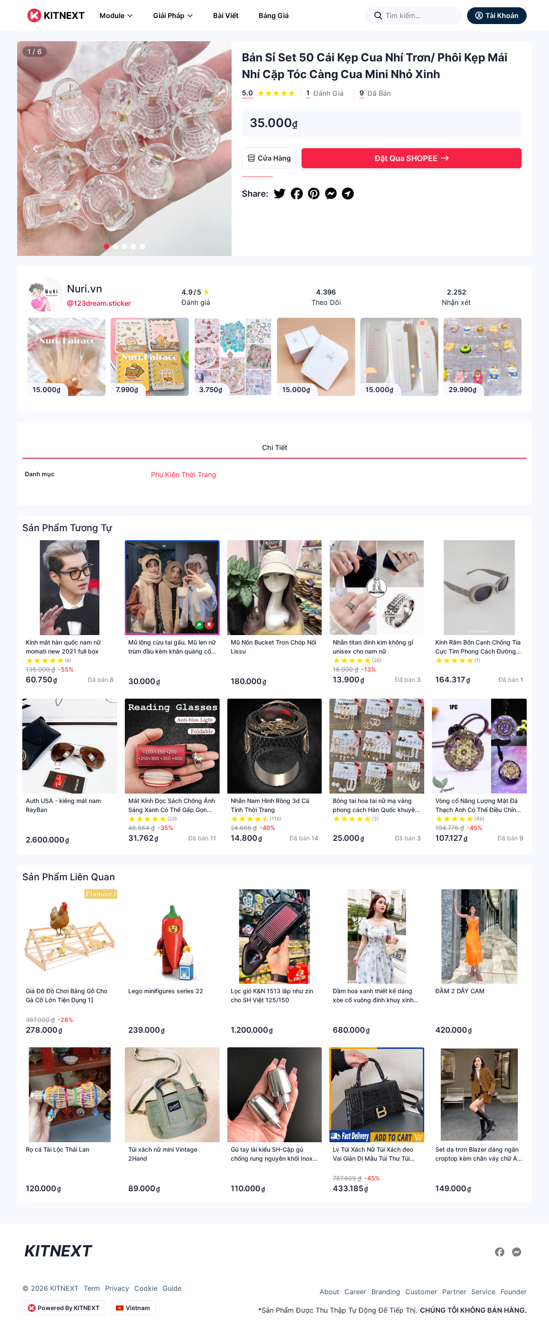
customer (421, 1291)
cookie (145, 1288)
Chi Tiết (274, 447)
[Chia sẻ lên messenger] (331, 194)
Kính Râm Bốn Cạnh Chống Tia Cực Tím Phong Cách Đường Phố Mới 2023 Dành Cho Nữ (478, 651)
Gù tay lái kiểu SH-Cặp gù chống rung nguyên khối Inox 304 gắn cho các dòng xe (272, 1158)
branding (385, 1291)
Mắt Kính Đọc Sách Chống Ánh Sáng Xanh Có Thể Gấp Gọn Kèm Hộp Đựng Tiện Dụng (171, 809)
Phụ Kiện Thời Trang (183, 474)
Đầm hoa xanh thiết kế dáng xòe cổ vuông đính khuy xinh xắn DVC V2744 (373, 1000)
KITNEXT (64, 15)
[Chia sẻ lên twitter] (280, 194)
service (483, 1291)
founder (514, 1291)
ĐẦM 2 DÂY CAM (460, 991)
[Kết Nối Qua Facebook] (501, 1252)
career (355, 1291)
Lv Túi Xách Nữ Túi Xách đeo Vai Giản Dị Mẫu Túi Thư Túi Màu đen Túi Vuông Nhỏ (373, 1158)
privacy (117, 1288)
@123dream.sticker (99, 303)
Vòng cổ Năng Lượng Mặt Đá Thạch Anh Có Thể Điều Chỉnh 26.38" (477, 809)
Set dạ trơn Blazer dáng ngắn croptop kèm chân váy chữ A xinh (477, 1158)
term (92, 1288)
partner (454, 1291)
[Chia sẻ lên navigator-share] (348, 194)
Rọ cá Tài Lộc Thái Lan (57, 1149)
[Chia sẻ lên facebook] (297, 194)
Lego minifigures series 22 (165, 991)
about (329, 1291)
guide (172, 1288)
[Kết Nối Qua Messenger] (517, 1252)
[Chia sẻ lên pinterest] (314, 194)
